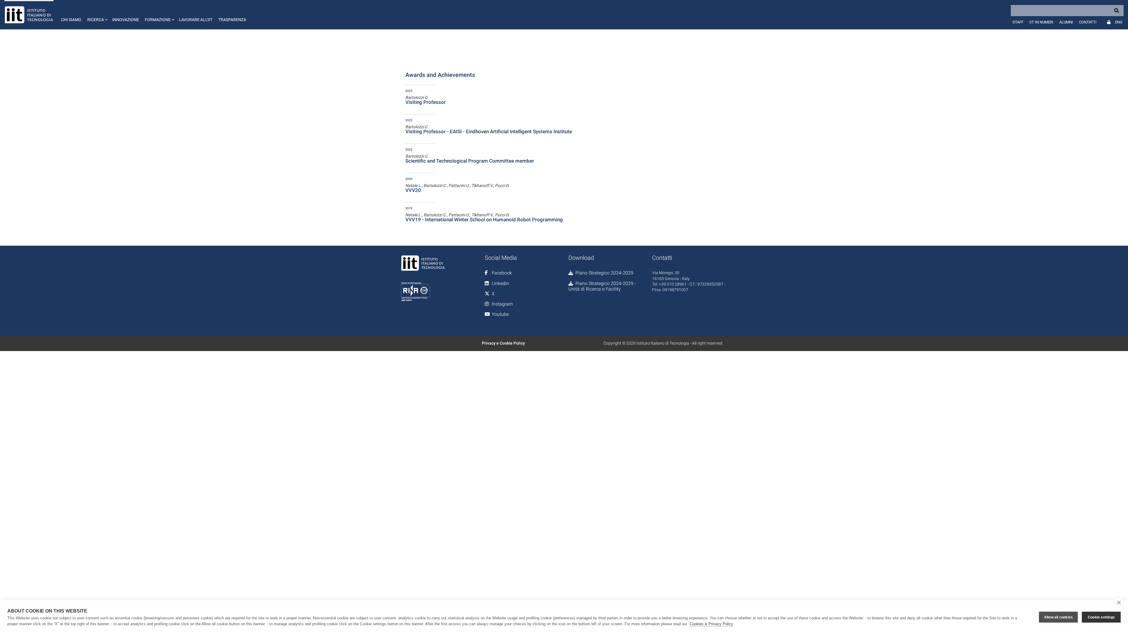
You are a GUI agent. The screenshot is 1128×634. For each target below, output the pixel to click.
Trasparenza (232, 19)
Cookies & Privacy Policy (711, 624)
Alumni (1066, 22)
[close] (1119, 602)
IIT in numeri (1041, 22)
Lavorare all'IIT (195, 19)
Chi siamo (71, 19)
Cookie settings (1101, 617)
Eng (1118, 22)
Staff (1018, 22)
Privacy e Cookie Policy (503, 343)
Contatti (1088, 22)
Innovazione (125, 19)
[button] (96, 14)
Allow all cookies (1058, 617)
